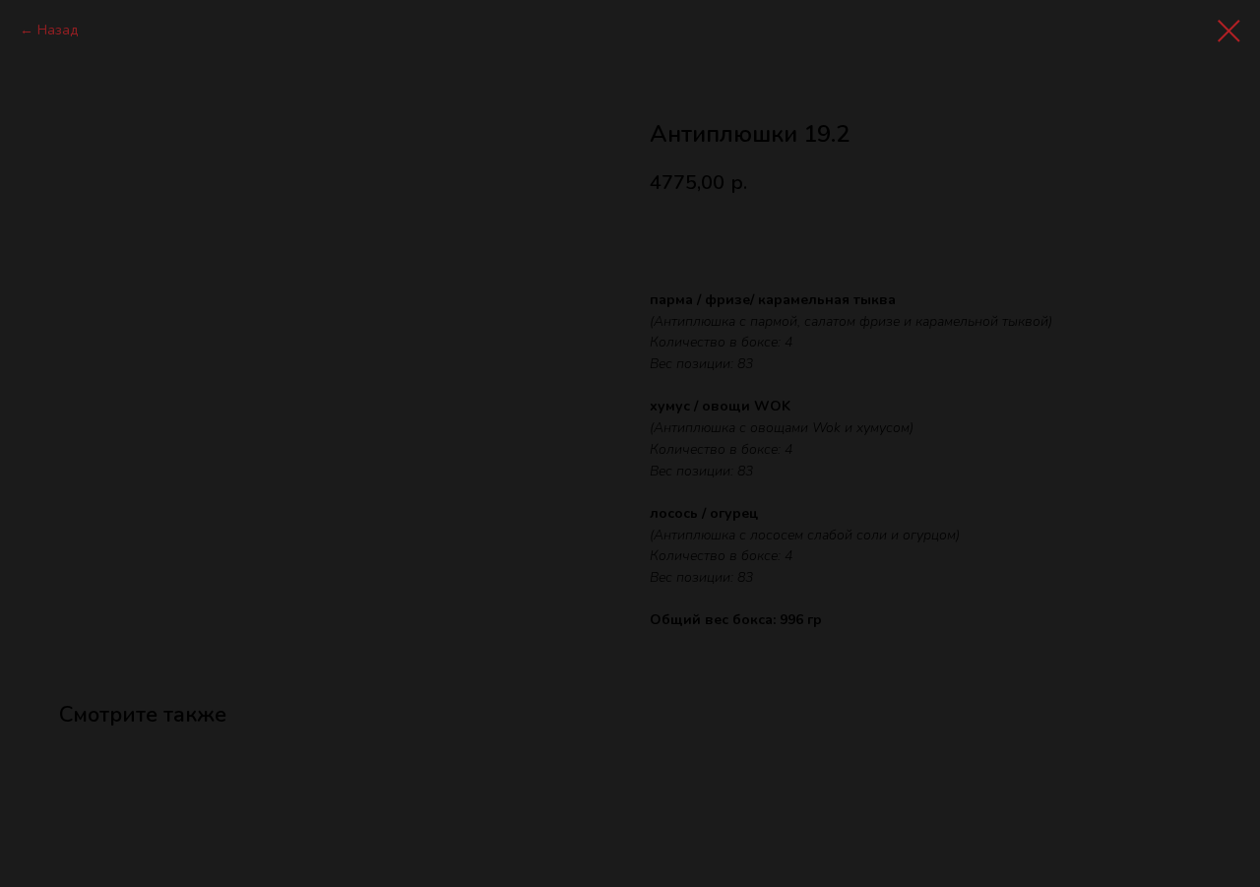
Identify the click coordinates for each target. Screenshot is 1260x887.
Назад (57, 30)
